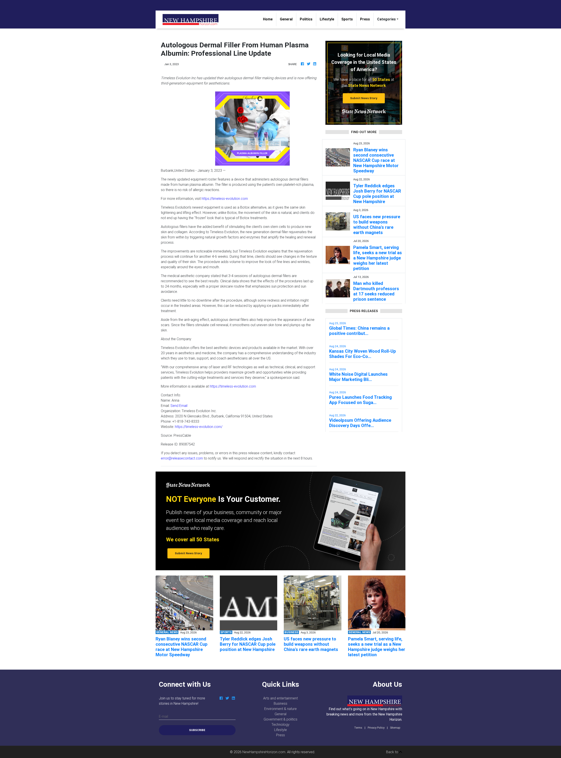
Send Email (178, 405)
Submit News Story (363, 98)
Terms (358, 727)
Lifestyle (327, 19)
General (286, 19)
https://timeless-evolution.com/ (198, 426)
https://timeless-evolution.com (225, 198)
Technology (280, 724)
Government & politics (280, 719)
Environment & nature (280, 708)
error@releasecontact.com (182, 458)
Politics (306, 19)
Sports (347, 19)
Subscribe (197, 730)
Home (269, 19)
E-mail (163, 716)
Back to (392, 752)
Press (365, 19)
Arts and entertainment (280, 698)
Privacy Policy (376, 727)
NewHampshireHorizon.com (263, 752)
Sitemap (395, 727)
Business (280, 703)
